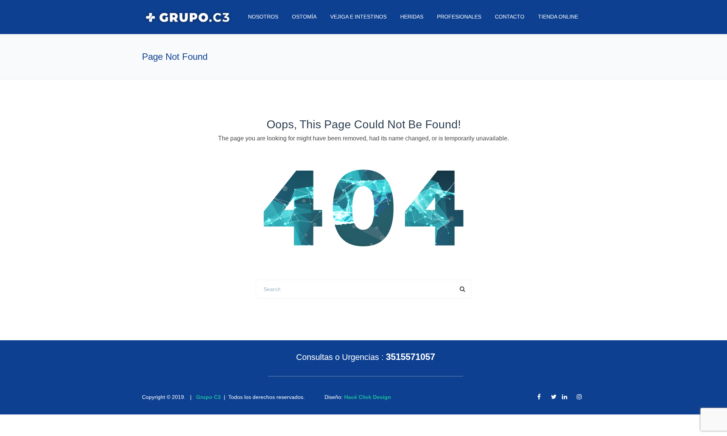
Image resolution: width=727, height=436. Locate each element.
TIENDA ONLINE (558, 17)
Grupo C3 (208, 397)
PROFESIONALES (459, 17)
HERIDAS (411, 17)
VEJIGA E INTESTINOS (358, 17)
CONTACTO (509, 17)
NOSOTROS (263, 17)
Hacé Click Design (367, 397)
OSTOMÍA (304, 17)
